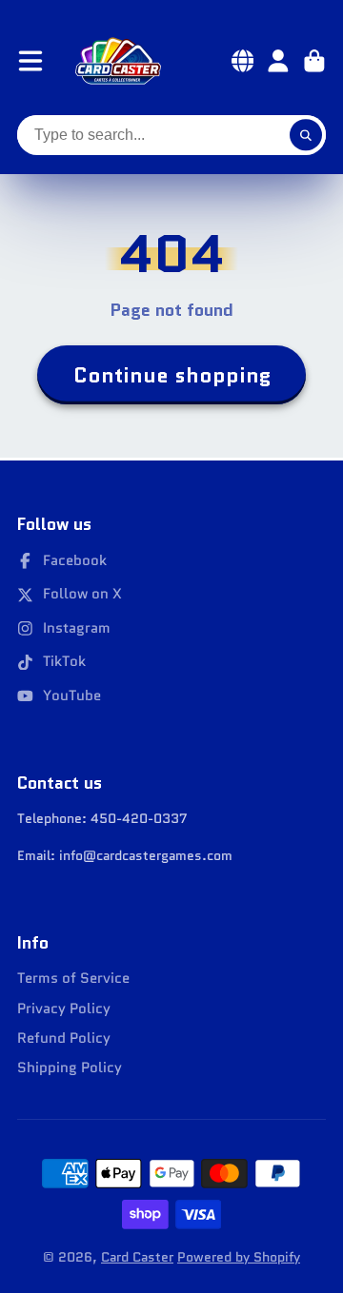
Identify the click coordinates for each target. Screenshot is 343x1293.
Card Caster (137, 1256)
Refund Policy (64, 1038)
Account (278, 60)
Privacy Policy (64, 1009)
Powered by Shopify (238, 1256)
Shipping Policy (69, 1068)
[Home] (118, 61)
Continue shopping (172, 375)
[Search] (306, 135)
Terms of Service (73, 979)
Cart (314, 60)
